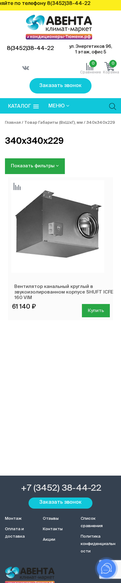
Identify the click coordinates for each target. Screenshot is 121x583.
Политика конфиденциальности (98, 544)
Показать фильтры (33, 166)
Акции (49, 540)
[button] (23, 107)
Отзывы (51, 519)
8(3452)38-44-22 (30, 48)
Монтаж (13, 519)
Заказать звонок (60, 85)
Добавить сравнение (17, 187)
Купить (96, 310)
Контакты (53, 529)
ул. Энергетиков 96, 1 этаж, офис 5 (90, 49)
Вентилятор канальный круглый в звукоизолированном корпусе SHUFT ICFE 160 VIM (63, 292)
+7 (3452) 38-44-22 (61, 488)
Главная (13, 123)
